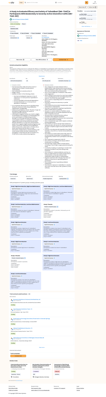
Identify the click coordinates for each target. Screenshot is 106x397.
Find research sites (36, 388)
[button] (14, 28)
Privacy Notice (80, 388)
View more (42, 347)
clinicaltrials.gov (19, 380)
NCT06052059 (45, 37)
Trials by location (13, 390)
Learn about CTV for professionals (40, 390)
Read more (42, 76)
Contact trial (62, 59)
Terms (78, 390)
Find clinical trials (13, 388)
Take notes (19, 59)
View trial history (86, 26)
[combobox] (40, 2)
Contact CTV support (59, 388)
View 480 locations (41, 59)
